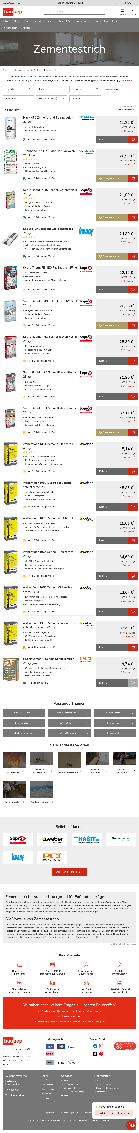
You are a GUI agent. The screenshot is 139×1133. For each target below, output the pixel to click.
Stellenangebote (48, 1089)
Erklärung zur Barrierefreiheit (106, 1088)
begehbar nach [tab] (113, 89)
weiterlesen (126, 80)
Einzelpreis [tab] (11, 98)
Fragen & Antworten (127, 3)
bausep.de (107, 1120)
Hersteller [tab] (10, 89)
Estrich (37, 70)
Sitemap (45, 1098)
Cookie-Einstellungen (65, 1112)
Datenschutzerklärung (103, 1084)
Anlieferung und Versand (71, 1088)
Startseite (7, 70)
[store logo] (17, 12)
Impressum (46, 1093)
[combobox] (74, 12)
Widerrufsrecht (101, 1091)
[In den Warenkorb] (133, 139)
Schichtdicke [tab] (79, 98)
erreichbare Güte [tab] (47, 98)
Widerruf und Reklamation (129, 1046)
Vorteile (64, 1095)
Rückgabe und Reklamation (72, 1091)
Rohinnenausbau (22, 70)
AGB (96, 1080)
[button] (57, 98)
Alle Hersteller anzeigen (68, 871)
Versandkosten (131, 944)
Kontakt (64, 1080)
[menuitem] (5, 21)
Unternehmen (47, 1084)
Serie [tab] (41, 89)
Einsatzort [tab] (77, 89)
